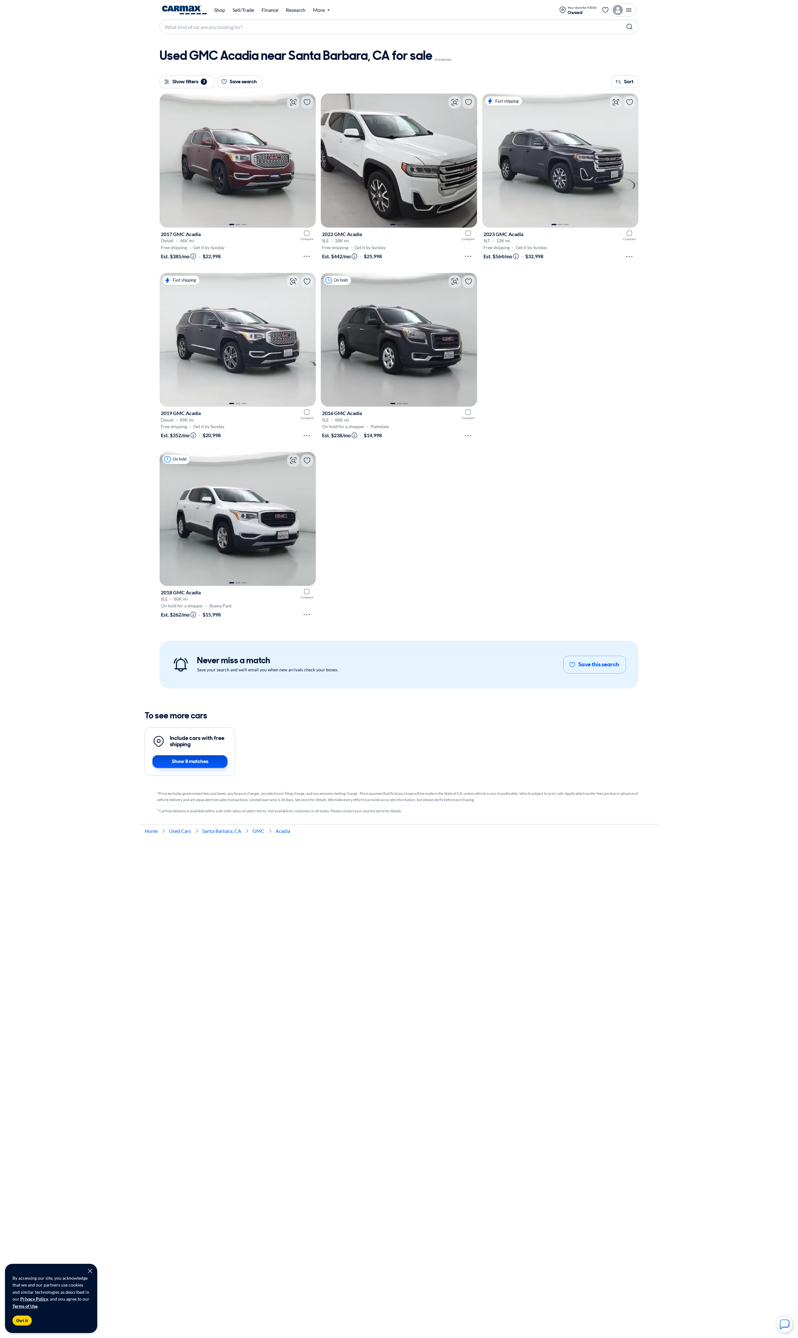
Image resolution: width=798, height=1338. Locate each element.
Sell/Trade (243, 10)
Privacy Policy (34, 1299)
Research (295, 10)
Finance (270, 10)
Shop (219, 10)
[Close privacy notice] (90, 1271)
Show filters (188, 81)
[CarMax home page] (184, 10)
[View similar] (293, 102)
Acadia (283, 831)
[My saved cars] (605, 10)
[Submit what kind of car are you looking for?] (629, 27)
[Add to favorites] (307, 102)
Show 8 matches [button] (190, 761)
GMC (258, 831)
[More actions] (307, 256)
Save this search (598, 664)
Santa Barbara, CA (221, 831)
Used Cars (180, 831)
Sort (628, 81)
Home (151, 831)
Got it (22, 1320)
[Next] (308, 160)
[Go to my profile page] (624, 10)
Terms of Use (24, 1306)
